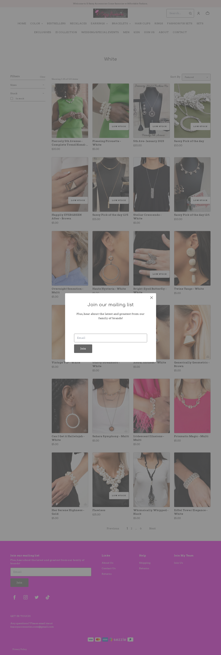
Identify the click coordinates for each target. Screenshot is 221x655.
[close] (151, 298)
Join (83, 348)
